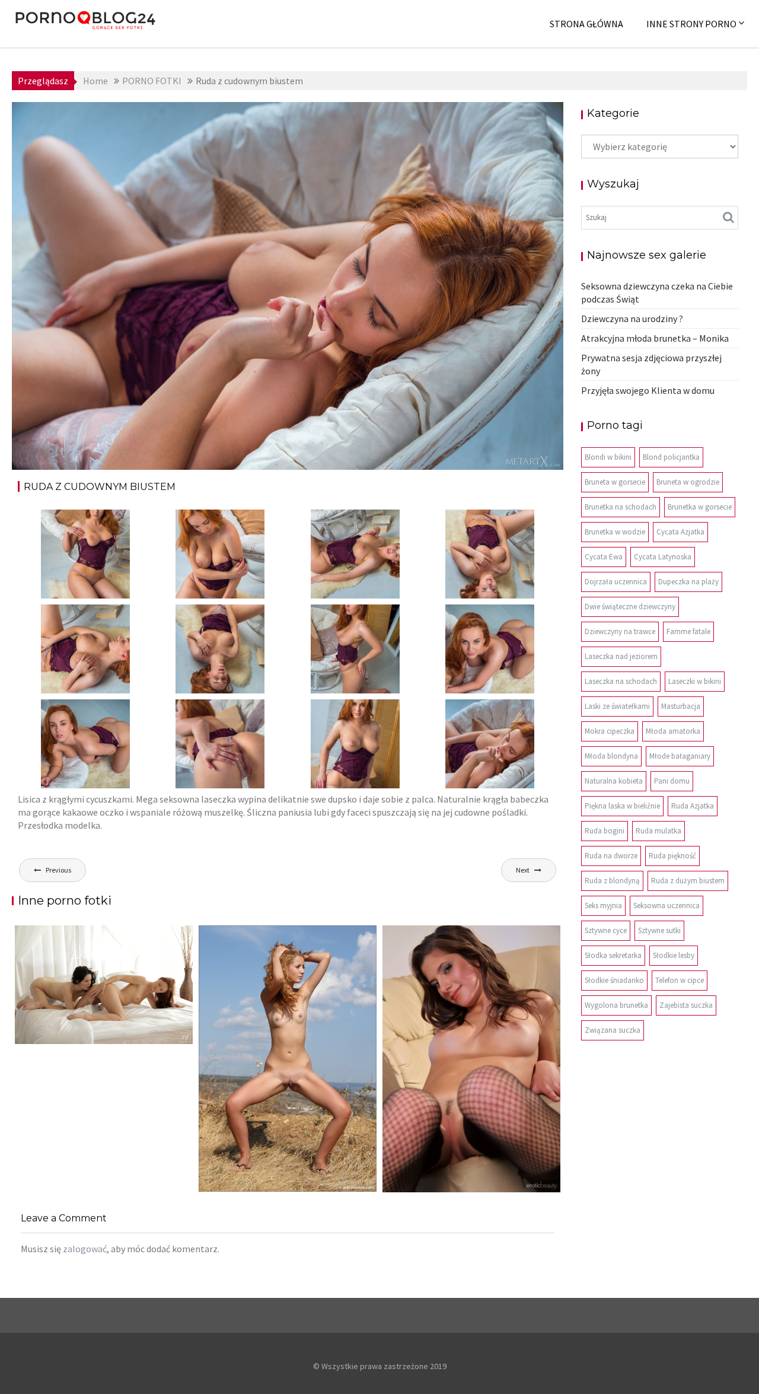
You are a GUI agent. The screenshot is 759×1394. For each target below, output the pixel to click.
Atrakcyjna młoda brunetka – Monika (655, 338)
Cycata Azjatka (680, 532)
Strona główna (586, 24)
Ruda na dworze (611, 856)
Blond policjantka (671, 457)
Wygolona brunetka (616, 1005)
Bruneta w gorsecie (615, 482)
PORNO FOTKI (418, 120)
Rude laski (472, 120)
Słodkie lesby (673, 955)
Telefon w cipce (679, 980)
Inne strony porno (691, 24)
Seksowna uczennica (666, 905)
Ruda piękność (672, 856)
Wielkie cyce (522, 120)
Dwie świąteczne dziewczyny (630, 606)
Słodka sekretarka (613, 955)
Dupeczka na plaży (688, 582)
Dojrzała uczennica (616, 582)
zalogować (85, 1249)
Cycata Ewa (604, 557)
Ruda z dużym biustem (688, 881)
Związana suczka (612, 1030)
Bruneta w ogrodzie (687, 482)
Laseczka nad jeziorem (621, 656)
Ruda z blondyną (612, 881)
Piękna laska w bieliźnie (622, 806)
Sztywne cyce (606, 930)
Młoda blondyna (611, 756)
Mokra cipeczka (609, 731)
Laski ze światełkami (617, 706)
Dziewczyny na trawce (620, 631)
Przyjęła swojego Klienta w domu (648, 390)
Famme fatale (688, 631)
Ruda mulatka (658, 831)
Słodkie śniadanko (614, 980)
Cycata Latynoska (662, 557)
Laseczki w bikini (694, 681)
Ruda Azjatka (692, 806)
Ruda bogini (604, 831)
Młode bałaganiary (679, 756)
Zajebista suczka (686, 1005)
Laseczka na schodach (621, 681)
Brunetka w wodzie (615, 532)
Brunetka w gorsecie (700, 507)
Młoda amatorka (673, 731)
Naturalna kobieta (614, 781)
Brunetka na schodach (620, 507)
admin (135, 120)
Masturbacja (680, 706)
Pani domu (672, 781)
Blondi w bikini (608, 457)
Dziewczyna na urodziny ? (632, 318)
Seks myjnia (603, 905)
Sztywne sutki (659, 930)
